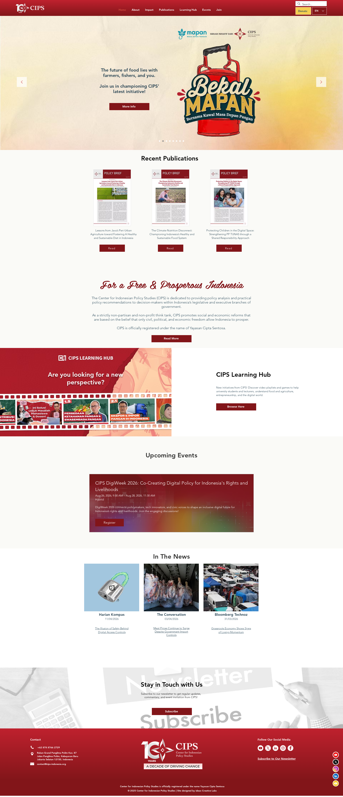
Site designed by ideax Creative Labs (197, 790)
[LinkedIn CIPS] (336, 776)
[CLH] (180, 141)
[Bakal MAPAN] (163, 141)
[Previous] (22, 82)
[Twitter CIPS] (336, 762)
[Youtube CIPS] (336, 755)
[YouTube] (260, 748)
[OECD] (176, 141)
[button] (166, 9)
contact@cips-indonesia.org (51, 764)
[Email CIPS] (336, 783)
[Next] (321, 82)
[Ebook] (183, 141)
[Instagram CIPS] (336, 769)
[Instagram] (283, 748)
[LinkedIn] (275, 748)
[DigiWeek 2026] (159, 141)
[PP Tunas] (169, 141)
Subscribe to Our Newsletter (277, 758)
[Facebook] (290, 748)
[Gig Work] (166, 141)
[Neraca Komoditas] (173, 141)
